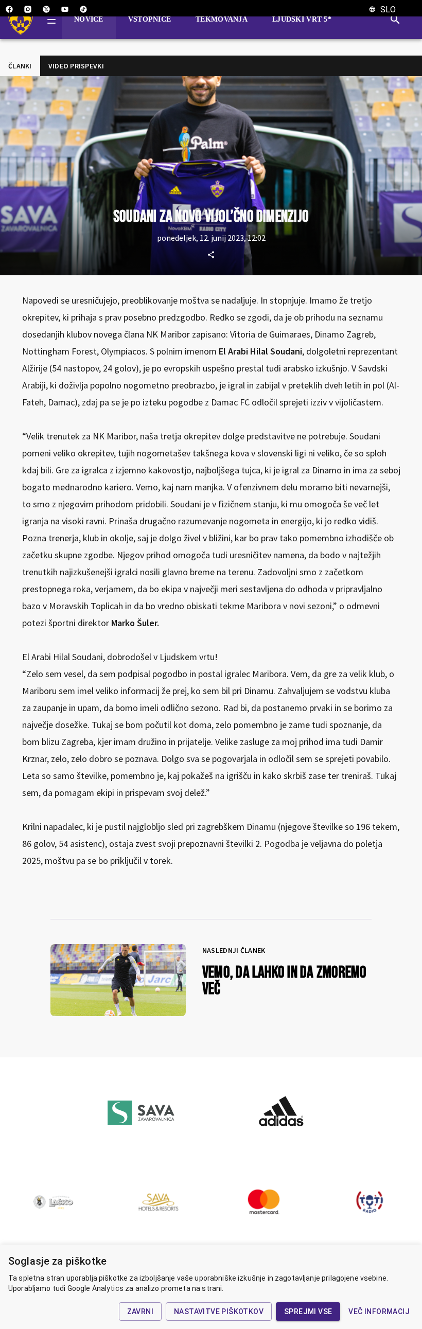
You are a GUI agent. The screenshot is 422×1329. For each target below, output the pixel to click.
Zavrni (140, 1311)
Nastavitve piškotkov (218, 1311)
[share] (211, 255)
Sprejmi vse (308, 1311)
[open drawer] (51, 19)
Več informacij (379, 1311)
